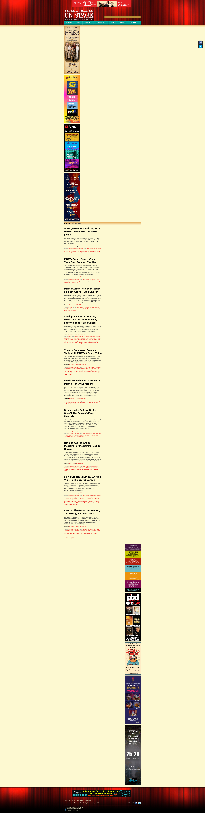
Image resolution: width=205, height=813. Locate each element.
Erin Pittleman (88, 498)
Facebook (136, 803)
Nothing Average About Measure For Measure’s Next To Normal (82, 445)
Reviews (69, 22)
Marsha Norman (95, 499)
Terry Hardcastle (90, 372)
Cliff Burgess (86, 307)
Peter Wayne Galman (84, 341)
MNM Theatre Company (94, 281)
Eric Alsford (97, 279)
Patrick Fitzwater (88, 532)
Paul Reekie (66, 372)
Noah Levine (81, 532)
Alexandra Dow (79, 368)
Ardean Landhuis (91, 248)
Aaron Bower (86, 279)
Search (128, 17)
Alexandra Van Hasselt (88, 368)
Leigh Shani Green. (81, 499)
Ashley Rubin (96, 368)
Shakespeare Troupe (82, 342)
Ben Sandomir (86, 529)
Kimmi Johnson (67, 499)
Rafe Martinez (93, 341)
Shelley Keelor (67, 282)
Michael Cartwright (76, 501)
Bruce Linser (95, 433)
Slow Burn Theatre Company (86, 502)
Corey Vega (71, 530)
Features (88, 22)
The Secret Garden (68, 504)
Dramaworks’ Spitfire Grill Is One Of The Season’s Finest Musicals (80, 413)
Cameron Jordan (94, 529)
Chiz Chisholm (92, 336)
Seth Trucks (74, 342)
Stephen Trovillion (79, 252)
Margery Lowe (86, 251)
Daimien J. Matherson (78, 467)
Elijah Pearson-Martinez (69, 370)
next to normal (81, 469)
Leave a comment (95, 252)
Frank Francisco (78, 370)
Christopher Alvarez (68, 467)
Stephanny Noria (96, 502)
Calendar (133, 22)
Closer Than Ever (93, 307)
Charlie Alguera (94, 466)
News (78, 22)
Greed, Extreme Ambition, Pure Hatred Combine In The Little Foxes (82, 231)
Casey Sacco (97, 497)
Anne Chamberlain (71, 497)
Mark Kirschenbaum (81, 402)
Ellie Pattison (94, 401)
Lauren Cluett (75, 371)
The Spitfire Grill (71, 436)
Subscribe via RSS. (77, 808)
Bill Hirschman (81, 246)
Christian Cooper (70, 250)
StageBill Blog (101, 22)
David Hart (86, 250)
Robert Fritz (72, 533)
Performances (75, 248)
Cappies (123, 22)
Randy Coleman (70, 252)
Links (117, 17)
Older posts (70, 538)
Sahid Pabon (76, 502)
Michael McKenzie (91, 402)
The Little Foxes (86, 252)
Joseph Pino (93, 530)
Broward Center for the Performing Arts (85, 497)
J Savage (85, 370)
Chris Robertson (67, 498)
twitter (139, 803)
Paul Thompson (73, 372)
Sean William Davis (81, 372)
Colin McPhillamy (89, 338)
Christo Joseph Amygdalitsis (78, 498)
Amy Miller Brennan (87, 433)
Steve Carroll (71, 343)
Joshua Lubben (80, 435)
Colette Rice (82, 338)
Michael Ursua (92, 501)
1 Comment (76, 403)
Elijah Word (92, 279)
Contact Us (123, 17)
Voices (113, 22)
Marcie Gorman (84, 281)
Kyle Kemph (74, 499)
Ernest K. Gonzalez (88, 467)
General (70, 248)
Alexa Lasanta (93, 495)
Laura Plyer (69, 371)
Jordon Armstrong (86, 530)
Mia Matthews (93, 251)
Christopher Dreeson (79, 250)
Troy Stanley (97, 372)
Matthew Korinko (68, 501)
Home (105, 17)
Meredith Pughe (87, 371)
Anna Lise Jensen (87, 401)
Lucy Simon (88, 499)
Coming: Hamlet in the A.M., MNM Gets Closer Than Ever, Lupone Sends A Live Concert (81, 319)
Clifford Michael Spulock (73, 338)
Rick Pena (71, 502)
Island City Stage (93, 250)
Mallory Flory (80, 251)
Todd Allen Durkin (79, 343)
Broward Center (85, 336)
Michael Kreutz (84, 501)
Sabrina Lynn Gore (89, 469)
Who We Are (112, 17)
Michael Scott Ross (96, 371)
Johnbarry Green (72, 251)
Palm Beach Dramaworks (89, 435)
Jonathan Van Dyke (76, 281)
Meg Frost (81, 371)
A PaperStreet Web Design (72, 810)
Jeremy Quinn (76, 339)
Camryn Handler (86, 466)
